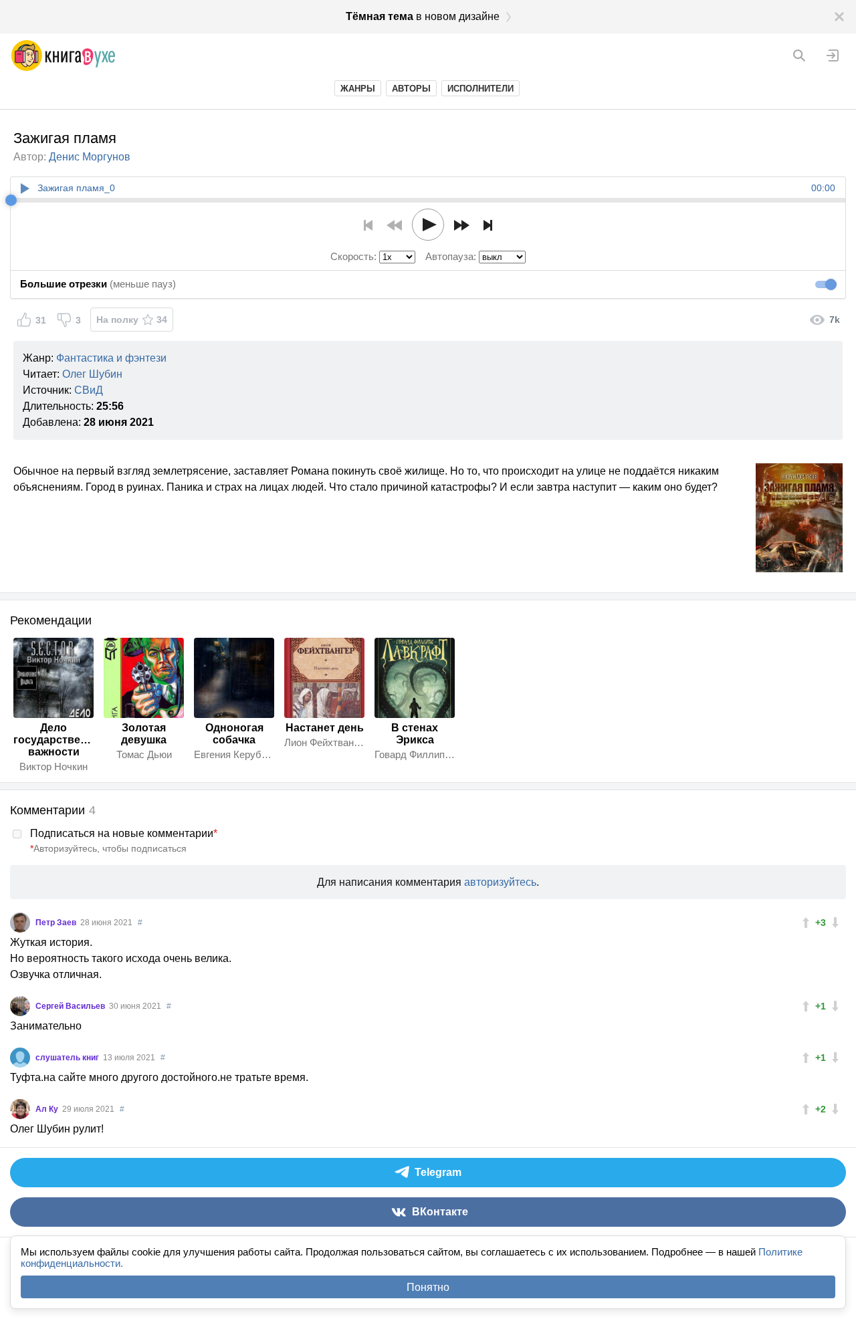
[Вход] (832, 55)
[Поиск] (799, 55)
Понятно (428, 1287)
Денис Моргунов (89, 156)
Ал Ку (47, 1109)
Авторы (411, 89)
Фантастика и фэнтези (111, 358)
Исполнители (480, 89)
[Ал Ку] (20, 1109)
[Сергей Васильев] (20, 1006)
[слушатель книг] (20, 1058)
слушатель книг (68, 1057)
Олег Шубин (92, 374)
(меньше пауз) (98, 283)
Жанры (357, 89)
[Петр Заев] (20, 923)
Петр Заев (56, 922)
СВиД (88, 390)
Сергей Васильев (71, 1006)
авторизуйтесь (500, 882)
